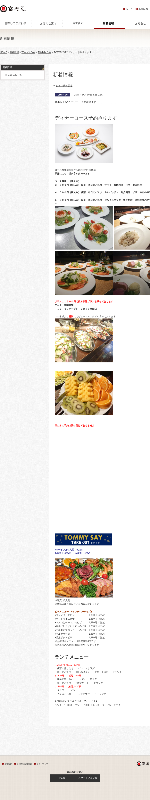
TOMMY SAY (28, 52)
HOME (3, 52)
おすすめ (78, 24)
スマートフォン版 (87, 778)
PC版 (62, 778)
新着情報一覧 (15, 75)
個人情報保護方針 (24, 764)
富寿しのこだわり (15, 24)
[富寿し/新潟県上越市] (13, 9)
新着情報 (109, 24)
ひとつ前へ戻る (64, 85)
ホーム (129, 9)
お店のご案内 (46, 24)
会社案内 (143, 9)
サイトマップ (42, 764)
